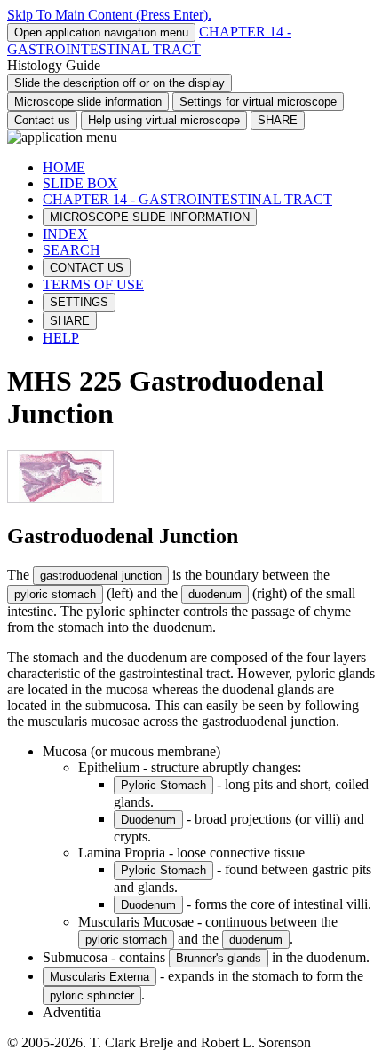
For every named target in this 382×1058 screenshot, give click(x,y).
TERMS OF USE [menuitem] (93, 284)
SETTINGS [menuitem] (79, 302)
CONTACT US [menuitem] (86, 267)
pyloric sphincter (92, 995)
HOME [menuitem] (64, 167)
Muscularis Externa (99, 976)
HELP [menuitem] (61, 337)
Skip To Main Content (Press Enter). (109, 14)
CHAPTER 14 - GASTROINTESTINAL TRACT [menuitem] (187, 199)
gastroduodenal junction (101, 575)
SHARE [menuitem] (70, 321)
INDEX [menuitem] (65, 233)
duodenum (215, 594)
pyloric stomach (55, 594)
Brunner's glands (218, 958)
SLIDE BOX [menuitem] (80, 183)
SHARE (278, 120)
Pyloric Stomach (163, 785)
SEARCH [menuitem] (71, 249)
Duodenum (148, 819)
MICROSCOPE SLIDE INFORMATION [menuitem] (150, 217)
